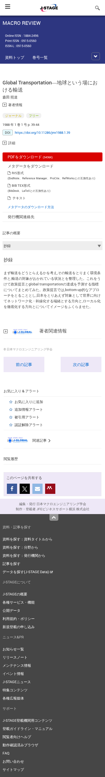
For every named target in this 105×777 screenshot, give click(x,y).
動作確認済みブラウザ (20, 744)
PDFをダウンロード (30, 156)
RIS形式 (18, 173)
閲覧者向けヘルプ (17, 736)
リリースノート (15, 657)
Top (53, 517)
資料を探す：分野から (20, 547)
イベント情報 (13, 673)
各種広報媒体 (13, 698)
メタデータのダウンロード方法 (31, 207)
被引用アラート (27, 417)
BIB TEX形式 (21, 185)
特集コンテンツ (15, 689)
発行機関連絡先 (21, 216)
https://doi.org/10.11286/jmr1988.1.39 (42, 132)
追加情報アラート (29, 409)
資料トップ (14, 57)
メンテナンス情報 (17, 665)
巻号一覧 (40, 57)
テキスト (19, 198)
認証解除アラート (29, 424)
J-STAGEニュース (17, 681)
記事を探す (11, 563)
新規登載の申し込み (19, 626)
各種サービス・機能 (19, 602)
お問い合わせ (13, 761)
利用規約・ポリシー (19, 618)
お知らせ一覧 (13, 649)
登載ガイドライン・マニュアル (27, 728)
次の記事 (81, 364)
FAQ (6, 753)
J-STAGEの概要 (15, 594)
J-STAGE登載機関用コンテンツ (27, 720)
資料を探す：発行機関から (24, 555)
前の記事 (24, 364)
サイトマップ (13, 769)
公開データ (11, 610)
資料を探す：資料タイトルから (27, 539)
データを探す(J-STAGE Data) (26, 571)
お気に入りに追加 (29, 401)
